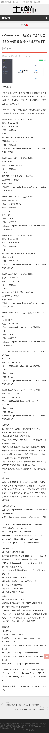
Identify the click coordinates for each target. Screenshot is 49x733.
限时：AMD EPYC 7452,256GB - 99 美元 (29, 709)
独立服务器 (13, 56)
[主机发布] (24, 9)
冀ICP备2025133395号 (17, 728)
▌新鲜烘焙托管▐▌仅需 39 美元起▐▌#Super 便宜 (22, 705)
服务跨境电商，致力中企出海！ (10, 2)
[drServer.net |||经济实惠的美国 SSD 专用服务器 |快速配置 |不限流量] (24, 61)
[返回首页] (46, 656)
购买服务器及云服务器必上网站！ (31, 2)
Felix (5, 56)
